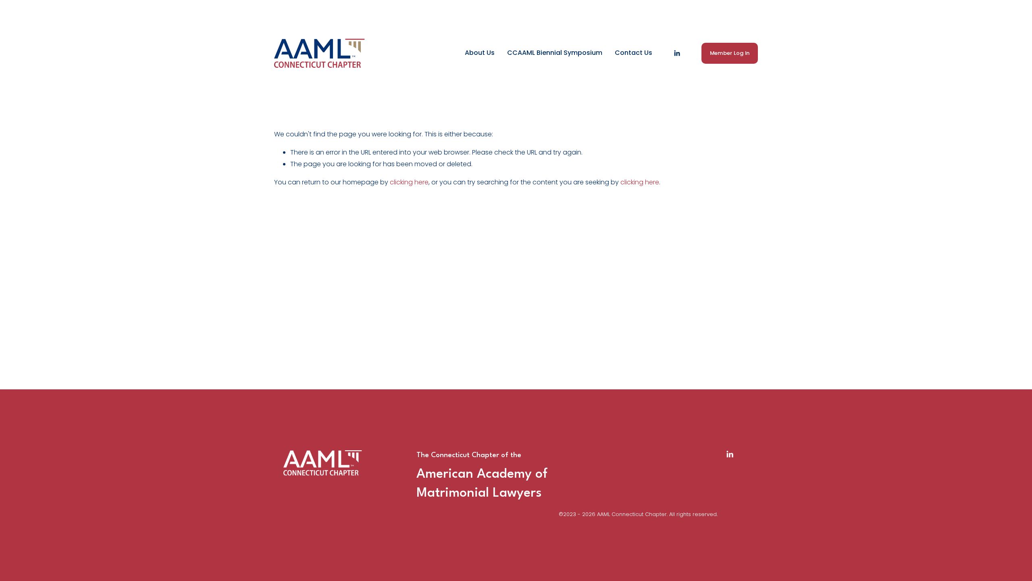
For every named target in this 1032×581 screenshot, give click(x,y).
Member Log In (729, 53)
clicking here (409, 182)
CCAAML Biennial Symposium (554, 52)
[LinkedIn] (677, 53)
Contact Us (633, 52)
